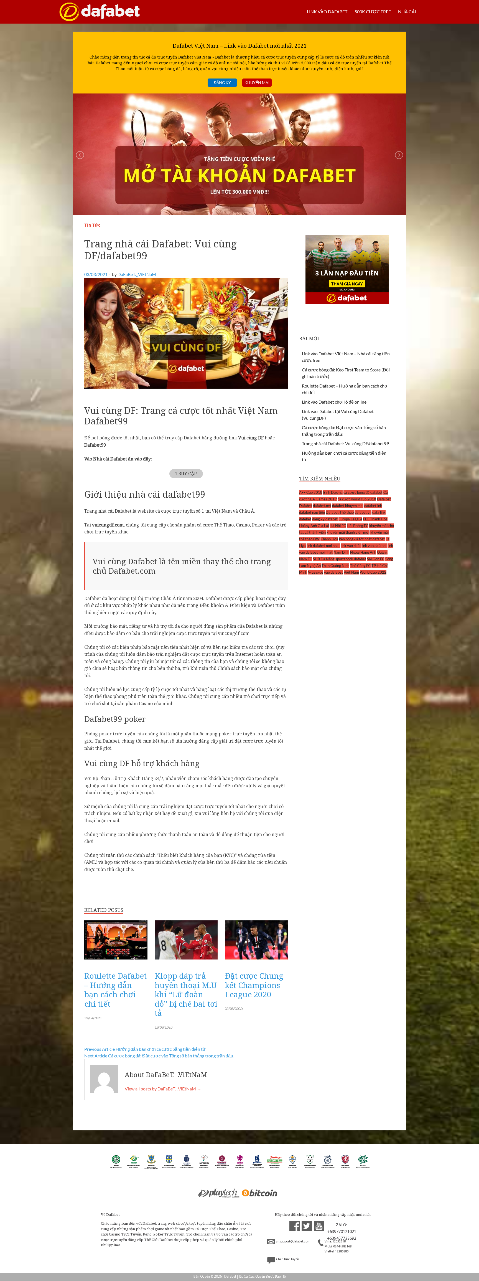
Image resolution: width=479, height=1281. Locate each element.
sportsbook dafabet (350, 559)
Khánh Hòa (329, 539)
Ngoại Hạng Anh (363, 552)
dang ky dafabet (325, 519)
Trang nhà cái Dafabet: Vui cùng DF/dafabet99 (345, 443)
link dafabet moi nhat (323, 545)
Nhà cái (407, 11)
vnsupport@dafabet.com (293, 1241)
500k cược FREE (373, 11)
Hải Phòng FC (357, 525)
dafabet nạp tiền (312, 512)
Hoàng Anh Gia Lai (314, 525)
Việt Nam (351, 572)
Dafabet (305, 505)
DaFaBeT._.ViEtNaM (137, 274)
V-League (315, 572)
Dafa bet (384, 499)
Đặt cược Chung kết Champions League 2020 (254, 984)
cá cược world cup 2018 (357, 499)
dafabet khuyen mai (347, 505)
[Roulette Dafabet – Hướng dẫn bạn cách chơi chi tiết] (115, 960)
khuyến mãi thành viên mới (348, 532)
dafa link (379, 512)
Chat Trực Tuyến (287, 1259)
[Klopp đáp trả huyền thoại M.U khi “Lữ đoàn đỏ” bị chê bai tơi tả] (186, 960)
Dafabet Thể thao (340, 512)
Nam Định (341, 552)
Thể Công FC (360, 565)
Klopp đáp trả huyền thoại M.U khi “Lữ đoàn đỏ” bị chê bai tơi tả (186, 994)
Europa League (350, 519)
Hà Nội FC (338, 525)
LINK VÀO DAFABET (327, 11)
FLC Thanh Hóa (375, 519)
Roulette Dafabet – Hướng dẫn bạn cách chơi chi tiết (115, 989)
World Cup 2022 (373, 572)
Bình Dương (333, 492)
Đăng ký (222, 82)
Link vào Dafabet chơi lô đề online (334, 401)
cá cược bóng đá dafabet (363, 492)
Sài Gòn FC (375, 559)
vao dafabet (333, 572)
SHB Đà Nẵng (324, 559)
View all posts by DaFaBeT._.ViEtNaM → (163, 1088)
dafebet (305, 519)
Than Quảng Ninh (335, 565)
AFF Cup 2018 (310, 492)
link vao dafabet (374, 545)
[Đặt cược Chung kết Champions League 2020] (256, 960)
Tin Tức (92, 225)
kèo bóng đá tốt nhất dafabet (362, 539)
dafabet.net (322, 505)
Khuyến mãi (256, 82)
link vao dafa (351, 545)
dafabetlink (373, 505)
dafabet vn (363, 512)
